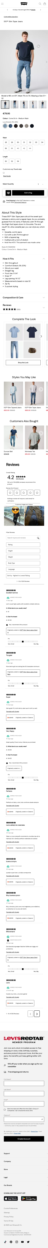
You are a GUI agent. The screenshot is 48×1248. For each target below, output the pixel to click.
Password (7, 1115)
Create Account (24, 1139)
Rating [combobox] (10, 545)
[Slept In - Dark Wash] (10, 125)
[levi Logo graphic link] (24, 4)
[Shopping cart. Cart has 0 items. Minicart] (44, 3)
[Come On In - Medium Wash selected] (5, 125)
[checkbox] (5, 1110)
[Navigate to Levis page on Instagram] (16, 1242)
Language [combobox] (11, 569)
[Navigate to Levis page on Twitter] (28, 1242)
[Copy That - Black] (15, 125)
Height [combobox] (10, 551)
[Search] (40, 3)
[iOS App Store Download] (11, 1198)
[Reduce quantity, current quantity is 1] (33, 184)
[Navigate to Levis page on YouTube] (22, 1242)
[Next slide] (41, 336)
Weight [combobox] (10, 557)
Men (10, 17)
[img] (42, 1119)
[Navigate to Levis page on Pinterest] (11, 1242)
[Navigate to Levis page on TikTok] (5, 1242)
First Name (7, 1079)
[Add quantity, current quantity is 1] (42, 184)
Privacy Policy (17, 1133)
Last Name (7, 1089)
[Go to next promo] (41, 10)
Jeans (13, 17)
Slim (16, 17)
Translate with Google (12, 711)
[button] (7, 176)
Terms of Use (34, 1131)
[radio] (5, 142)
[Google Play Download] (29, 1198)
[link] (7, 1212)
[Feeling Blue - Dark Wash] (32, 125)
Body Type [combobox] (11, 563)
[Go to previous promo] (7, 10)
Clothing (6, 17)
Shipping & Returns (20, 202)
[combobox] (25, 575)
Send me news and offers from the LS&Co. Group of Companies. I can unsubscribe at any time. (22, 1110)
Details (33, 10)
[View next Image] (46, 62)
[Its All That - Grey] (26, 125)
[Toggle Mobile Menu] (2, 3)
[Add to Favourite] (8, 193)
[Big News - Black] (21, 125)
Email (6, 1100)
